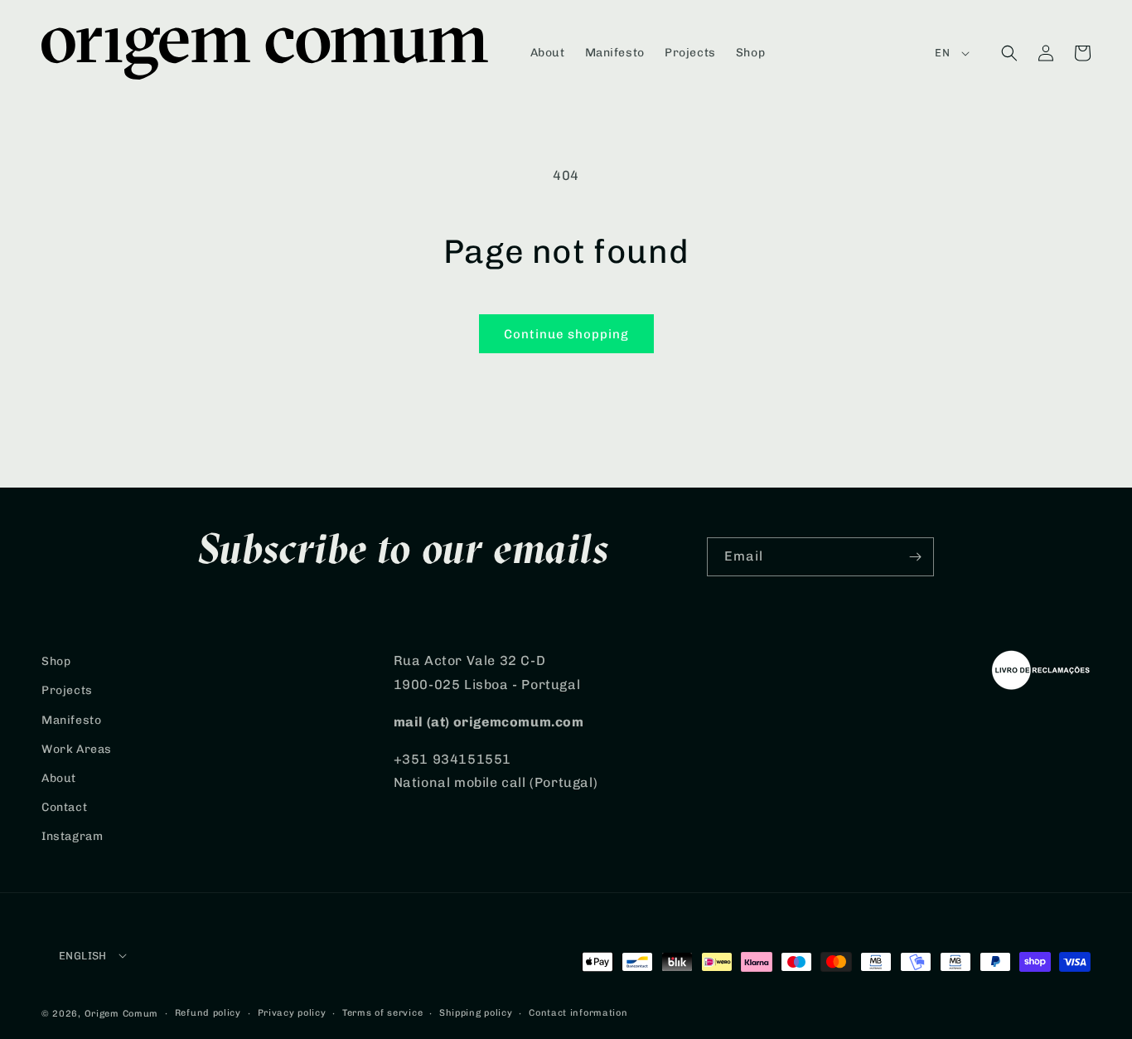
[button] (1009, 53)
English (83, 955)
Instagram (72, 836)
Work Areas (76, 749)
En (942, 52)
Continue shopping (566, 334)
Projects (67, 690)
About (58, 778)
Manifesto (71, 720)
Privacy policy (292, 1012)
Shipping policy (476, 1012)
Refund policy (208, 1012)
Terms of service (382, 1012)
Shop (55, 661)
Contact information (578, 1012)
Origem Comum (121, 1013)
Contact (64, 807)
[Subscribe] (915, 556)
